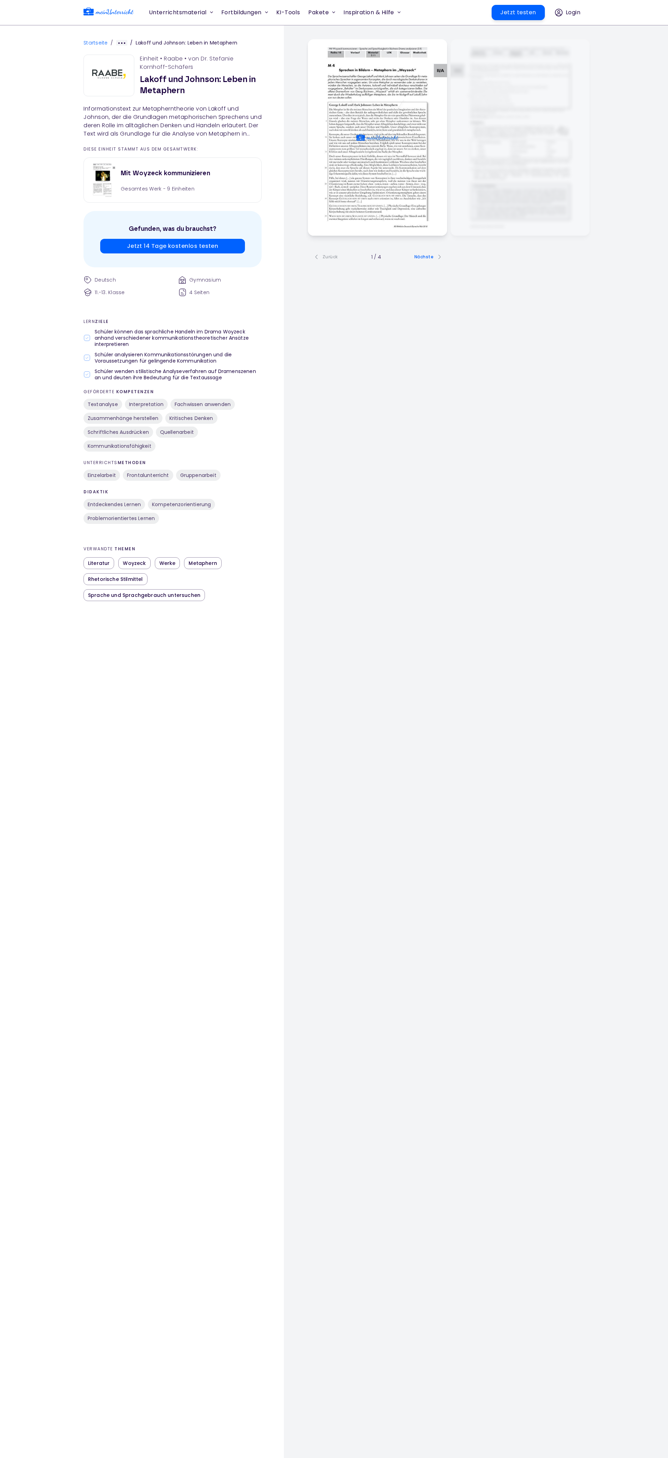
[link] (109, 12)
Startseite (96, 42)
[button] (288, 12)
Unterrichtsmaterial (178, 12)
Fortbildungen (241, 12)
